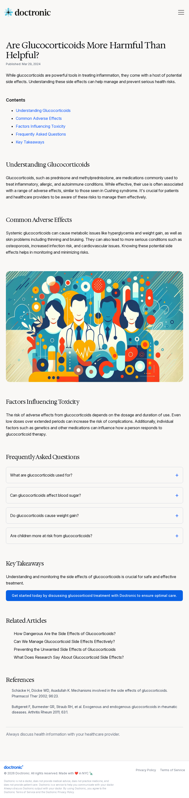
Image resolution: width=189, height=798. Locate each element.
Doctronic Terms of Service (19, 792)
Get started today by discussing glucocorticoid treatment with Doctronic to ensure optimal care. (94, 595)
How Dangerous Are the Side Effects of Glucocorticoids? (65, 633)
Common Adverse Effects (39, 118)
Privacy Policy (146, 770)
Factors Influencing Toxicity (40, 126)
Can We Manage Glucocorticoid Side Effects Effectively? (64, 641)
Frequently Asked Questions (41, 134)
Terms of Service (172, 770)
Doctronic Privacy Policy (60, 792)
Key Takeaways (30, 142)
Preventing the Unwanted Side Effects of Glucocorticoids (65, 649)
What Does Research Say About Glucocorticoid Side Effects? (69, 657)
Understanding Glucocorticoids (43, 110)
